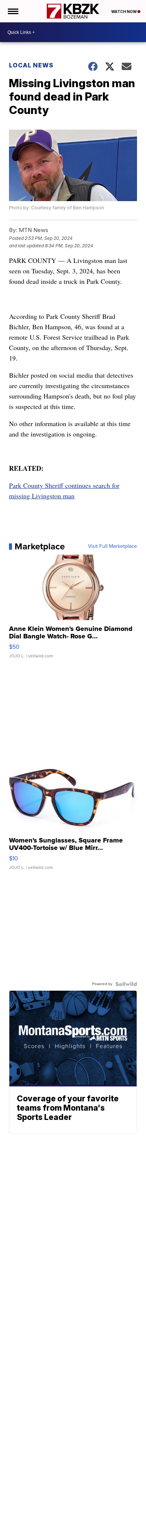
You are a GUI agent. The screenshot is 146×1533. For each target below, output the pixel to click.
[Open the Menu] (12, 11)
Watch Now (124, 11)
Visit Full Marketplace (112, 546)
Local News (31, 65)
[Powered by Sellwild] (126, 984)
